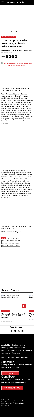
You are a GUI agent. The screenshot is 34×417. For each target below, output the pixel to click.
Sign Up (10, 373)
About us (10, 400)
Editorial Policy (5, 405)
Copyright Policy (16, 401)
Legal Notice (4, 401)
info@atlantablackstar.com (20, 357)
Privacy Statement (6, 403)
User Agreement (19, 403)
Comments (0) (7, 52)
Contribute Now (12, 388)
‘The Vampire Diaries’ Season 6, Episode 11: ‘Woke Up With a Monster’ (13, 316)
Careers (19, 400)
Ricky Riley (6, 50)
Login (2, 400)
